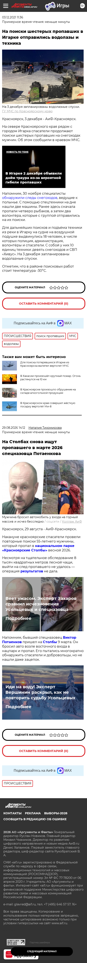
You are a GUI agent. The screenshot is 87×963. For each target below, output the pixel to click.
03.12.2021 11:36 (12, 17)
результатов (31, 571)
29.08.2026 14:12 (13, 428)
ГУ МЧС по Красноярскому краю (27, 111)
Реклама (33, 813)
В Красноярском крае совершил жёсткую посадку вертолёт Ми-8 (47, 404)
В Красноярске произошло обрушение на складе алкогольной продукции (48, 391)
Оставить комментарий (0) (43, 303)
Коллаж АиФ (72, 521)
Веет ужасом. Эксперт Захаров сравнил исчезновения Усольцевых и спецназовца (40, 604)
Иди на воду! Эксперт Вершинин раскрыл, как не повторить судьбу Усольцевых (40, 692)
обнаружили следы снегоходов (29, 198)
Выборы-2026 (55, 813)
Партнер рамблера (40, 942)
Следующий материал (42, 951)
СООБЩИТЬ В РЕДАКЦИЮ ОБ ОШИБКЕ (35, 819)
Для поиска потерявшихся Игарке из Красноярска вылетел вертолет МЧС (44, 364)
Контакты (12, 813)
